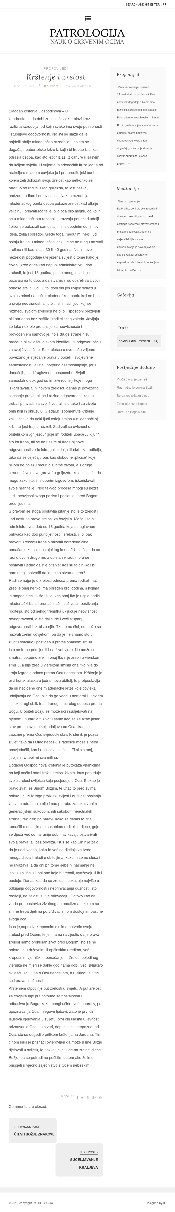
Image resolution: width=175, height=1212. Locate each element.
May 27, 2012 (25, 86)
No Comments (78, 86)
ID (164, 1203)
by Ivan (51, 86)
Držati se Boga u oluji (131, 411)
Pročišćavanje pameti (134, 87)
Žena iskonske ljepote (132, 403)
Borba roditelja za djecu (133, 395)
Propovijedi (56, 68)
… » (127, 163)
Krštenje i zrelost (56, 76)
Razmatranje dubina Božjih (135, 387)
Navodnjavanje (129, 201)
